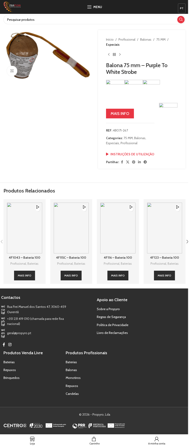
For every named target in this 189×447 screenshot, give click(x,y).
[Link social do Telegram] (145, 162)
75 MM (160, 39)
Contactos (10, 297)
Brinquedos (11, 378)
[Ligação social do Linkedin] (139, 162)
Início (110, 39)
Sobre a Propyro (108, 309)
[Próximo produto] (120, 54)
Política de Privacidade (112, 325)
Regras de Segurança (111, 317)
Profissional (126, 39)
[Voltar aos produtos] (114, 54)
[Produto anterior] (109, 54)
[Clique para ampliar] (12, 71)
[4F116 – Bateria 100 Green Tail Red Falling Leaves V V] (118, 228)
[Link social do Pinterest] (134, 162)
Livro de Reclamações (112, 333)
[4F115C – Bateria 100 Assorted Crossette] (71, 228)
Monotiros (73, 378)
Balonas (145, 39)
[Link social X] (128, 162)
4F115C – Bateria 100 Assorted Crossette (71, 259)
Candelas (72, 394)
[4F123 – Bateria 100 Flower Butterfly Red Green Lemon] (164, 228)
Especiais (113, 44)
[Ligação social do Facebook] (122, 162)
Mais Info (120, 113)
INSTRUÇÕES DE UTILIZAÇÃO (132, 154)
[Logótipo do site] (12, 6)
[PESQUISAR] (181, 19)
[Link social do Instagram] (10, 344)
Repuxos (9, 370)
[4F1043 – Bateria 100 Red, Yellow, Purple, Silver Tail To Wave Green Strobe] (24, 228)
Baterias (32, 263)
